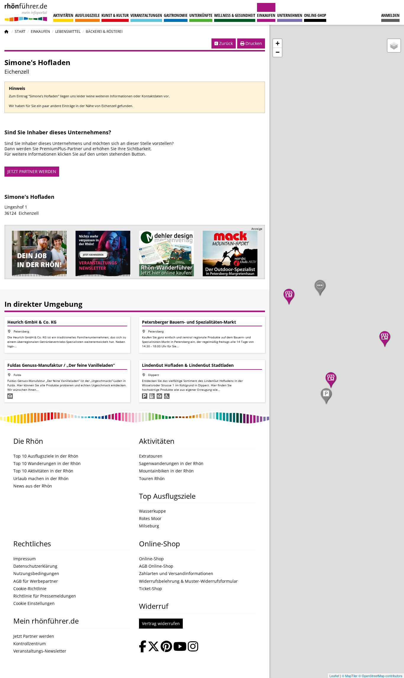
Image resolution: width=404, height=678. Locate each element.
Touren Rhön (152, 478)
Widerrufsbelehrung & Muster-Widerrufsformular (188, 581)
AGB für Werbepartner (35, 581)
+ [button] (277, 43)
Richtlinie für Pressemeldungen (44, 596)
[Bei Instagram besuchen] (193, 647)
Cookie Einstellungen (34, 603)
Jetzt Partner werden (33, 636)
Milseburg (149, 526)
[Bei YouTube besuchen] (180, 647)
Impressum (24, 558)
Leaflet (334, 675)
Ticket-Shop (150, 588)
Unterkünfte (200, 15)
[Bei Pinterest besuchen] (166, 647)
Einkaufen (266, 15)
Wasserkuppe (152, 511)
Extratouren (150, 456)
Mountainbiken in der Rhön (166, 471)
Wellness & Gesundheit (234, 15)
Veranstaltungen (146, 15)
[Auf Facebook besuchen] (142, 647)
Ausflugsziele (87, 15)
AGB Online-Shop (156, 566)
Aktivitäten (63, 15)
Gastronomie (176, 15)
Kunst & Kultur (115, 15)
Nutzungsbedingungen (36, 573)
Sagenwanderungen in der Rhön (171, 463)
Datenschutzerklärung (35, 566)
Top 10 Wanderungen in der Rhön (47, 463)
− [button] (277, 52)
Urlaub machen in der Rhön (41, 478)
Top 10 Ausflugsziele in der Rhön (45, 456)
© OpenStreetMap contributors (380, 675)
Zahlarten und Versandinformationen (176, 573)
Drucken (253, 43)
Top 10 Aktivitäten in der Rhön (43, 471)
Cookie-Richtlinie (29, 588)
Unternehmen (289, 15)
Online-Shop (315, 15)
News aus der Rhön (32, 486)
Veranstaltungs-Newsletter (39, 651)
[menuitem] (390, 12)
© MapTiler (350, 675)
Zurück (225, 43)
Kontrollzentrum (29, 643)
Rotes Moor (150, 518)
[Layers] (393, 45)
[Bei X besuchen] (153, 647)
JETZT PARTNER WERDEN (31, 171)
